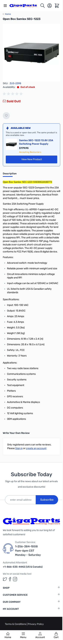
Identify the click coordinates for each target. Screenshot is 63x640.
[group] (13, 94)
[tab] (10, 175)
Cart (56, 637)
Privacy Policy (36, 624)
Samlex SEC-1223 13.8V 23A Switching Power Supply (36, 142)
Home (8, 637)
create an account (36, 448)
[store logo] (24, 5)
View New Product (39, 160)
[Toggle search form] (42, 5)
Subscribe (47, 499)
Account (40, 637)
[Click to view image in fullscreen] (31, 53)
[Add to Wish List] (6, 115)
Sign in (19, 448)
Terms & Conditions (16, 624)
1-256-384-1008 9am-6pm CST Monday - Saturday (28, 551)
